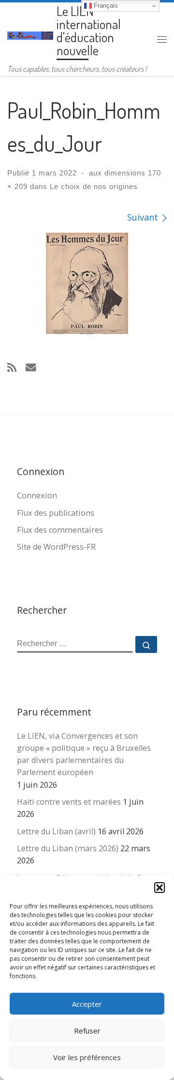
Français (105, 5)
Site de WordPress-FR (56, 546)
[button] (159, 887)
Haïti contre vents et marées (69, 801)
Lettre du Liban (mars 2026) (67, 848)
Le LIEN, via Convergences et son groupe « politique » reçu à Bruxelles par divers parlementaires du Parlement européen (84, 754)
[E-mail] (31, 367)
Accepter (87, 1004)
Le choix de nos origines (92, 186)
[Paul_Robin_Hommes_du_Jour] (87, 283)
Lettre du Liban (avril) (56, 831)
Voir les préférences (87, 1057)
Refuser (87, 1030)
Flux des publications (55, 513)
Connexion (37, 495)
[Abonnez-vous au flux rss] (11, 367)
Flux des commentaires (60, 529)
